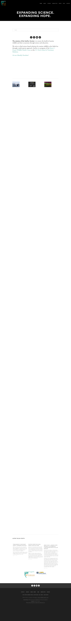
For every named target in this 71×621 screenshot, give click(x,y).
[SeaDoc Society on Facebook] (31, 37)
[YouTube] (37, 37)
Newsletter (54, 3)
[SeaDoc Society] (34, 37)
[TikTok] (40, 37)
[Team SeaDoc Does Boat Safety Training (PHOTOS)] (20, 542)
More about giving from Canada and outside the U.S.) (35, 602)
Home (41, 3)
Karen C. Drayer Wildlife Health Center (41, 597)
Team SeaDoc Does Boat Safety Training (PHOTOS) (19, 545)
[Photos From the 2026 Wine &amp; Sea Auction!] (35, 542)
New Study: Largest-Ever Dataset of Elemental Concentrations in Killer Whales (51, 546)
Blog (64, 3)
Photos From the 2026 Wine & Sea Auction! (34, 545)
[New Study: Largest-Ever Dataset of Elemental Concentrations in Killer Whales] (51, 543)
